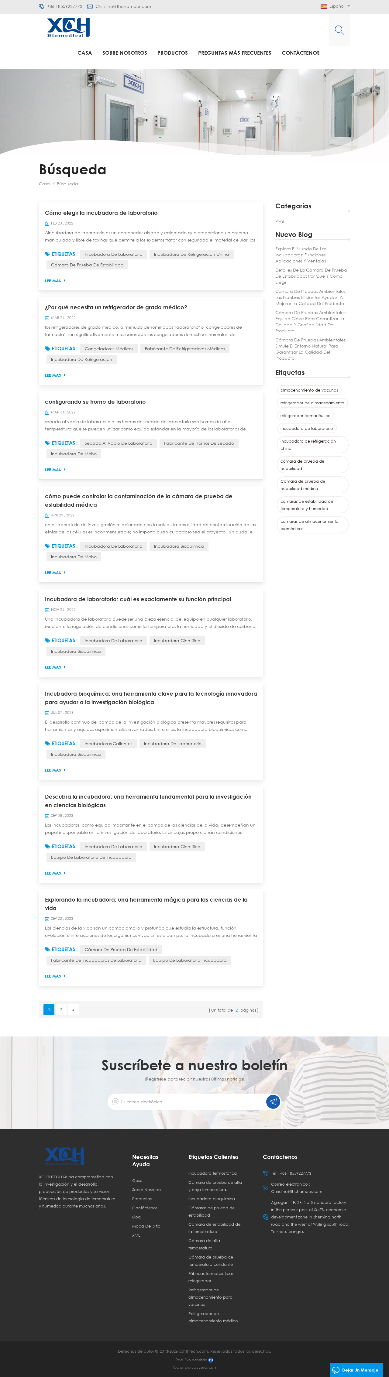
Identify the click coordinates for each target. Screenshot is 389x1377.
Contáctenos (301, 53)
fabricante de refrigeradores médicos (185, 348)
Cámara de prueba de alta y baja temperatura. (215, 1186)
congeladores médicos (109, 348)
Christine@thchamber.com (123, 6)
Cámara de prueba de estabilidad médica (303, 485)
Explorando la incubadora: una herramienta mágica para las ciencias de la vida (146, 903)
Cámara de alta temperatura (204, 1244)
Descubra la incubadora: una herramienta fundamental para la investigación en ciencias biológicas (148, 800)
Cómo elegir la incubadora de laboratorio (101, 212)
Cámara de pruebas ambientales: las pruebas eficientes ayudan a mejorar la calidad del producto (310, 297)
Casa (84, 53)
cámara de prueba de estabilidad (302, 465)
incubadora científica (177, 640)
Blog (279, 220)
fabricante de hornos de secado (199, 443)
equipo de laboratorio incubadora (190, 960)
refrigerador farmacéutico (306, 415)
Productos (172, 53)
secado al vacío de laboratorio (118, 443)
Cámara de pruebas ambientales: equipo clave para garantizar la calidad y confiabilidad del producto (310, 321)
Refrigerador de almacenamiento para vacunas (210, 1297)
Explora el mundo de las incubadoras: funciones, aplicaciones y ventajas (301, 254)
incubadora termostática (212, 1173)
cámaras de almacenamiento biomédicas (310, 525)
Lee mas (53, 280)
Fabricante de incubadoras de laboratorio (96, 960)
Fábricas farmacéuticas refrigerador (210, 1277)
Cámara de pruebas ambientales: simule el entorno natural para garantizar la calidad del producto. (310, 349)
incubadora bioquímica (179, 546)
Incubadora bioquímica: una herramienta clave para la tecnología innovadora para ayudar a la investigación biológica (151, 697)
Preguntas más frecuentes (234, 53)
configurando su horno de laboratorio (95, 401)
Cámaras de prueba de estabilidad (211, 1211)
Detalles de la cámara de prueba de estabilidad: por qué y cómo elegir (311, 276)
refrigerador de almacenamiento (312, 402)
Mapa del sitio (146, 1226)
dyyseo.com (205, 1367)
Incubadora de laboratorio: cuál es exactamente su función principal (138, 599)
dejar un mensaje (360, 1369)
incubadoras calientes (108, 743)
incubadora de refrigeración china (308, 445)
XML (136, 1235)
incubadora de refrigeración (81, 359)
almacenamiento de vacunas (309, 390)
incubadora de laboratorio (307, 428)
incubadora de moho (74, 453)
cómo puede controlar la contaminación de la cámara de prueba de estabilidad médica (138, 500)
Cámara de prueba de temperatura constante (210, 1261)
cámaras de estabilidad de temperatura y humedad (307, 505)
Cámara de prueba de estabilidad (121, 949)
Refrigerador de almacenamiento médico (213, 1317)
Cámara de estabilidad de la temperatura (214, 1228)
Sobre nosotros (124, 53)
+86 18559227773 (64, 6)
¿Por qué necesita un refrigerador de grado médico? (116, 307)
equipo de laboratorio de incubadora (91, 857)
